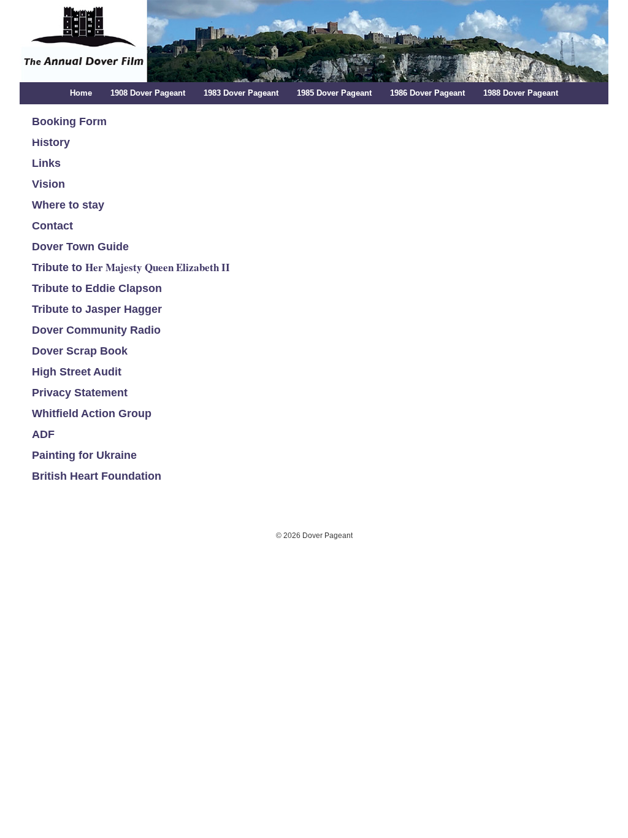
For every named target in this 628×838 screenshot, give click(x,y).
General (536, 137)
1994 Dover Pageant (360, 115)
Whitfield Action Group (91, 413)
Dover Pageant (311, 41)
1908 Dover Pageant (147, 93)
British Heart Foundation (96, 476)
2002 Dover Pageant (547, 115)
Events (435, 137)
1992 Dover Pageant (267, 115)
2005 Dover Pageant (70, 137)
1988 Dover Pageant (520, 93)
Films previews (375, 137)
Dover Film (306, 137)
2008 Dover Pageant (163, 137)
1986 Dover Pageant (427, 93)
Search (582, 137)
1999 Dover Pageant (453, 115)
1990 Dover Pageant (174, 115)
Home (81, 93)
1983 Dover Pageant (241, 93)
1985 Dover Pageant (334, 93)
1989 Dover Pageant (81, 115)
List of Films (243, 137)
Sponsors (484, 137)
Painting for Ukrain (81, 455)
